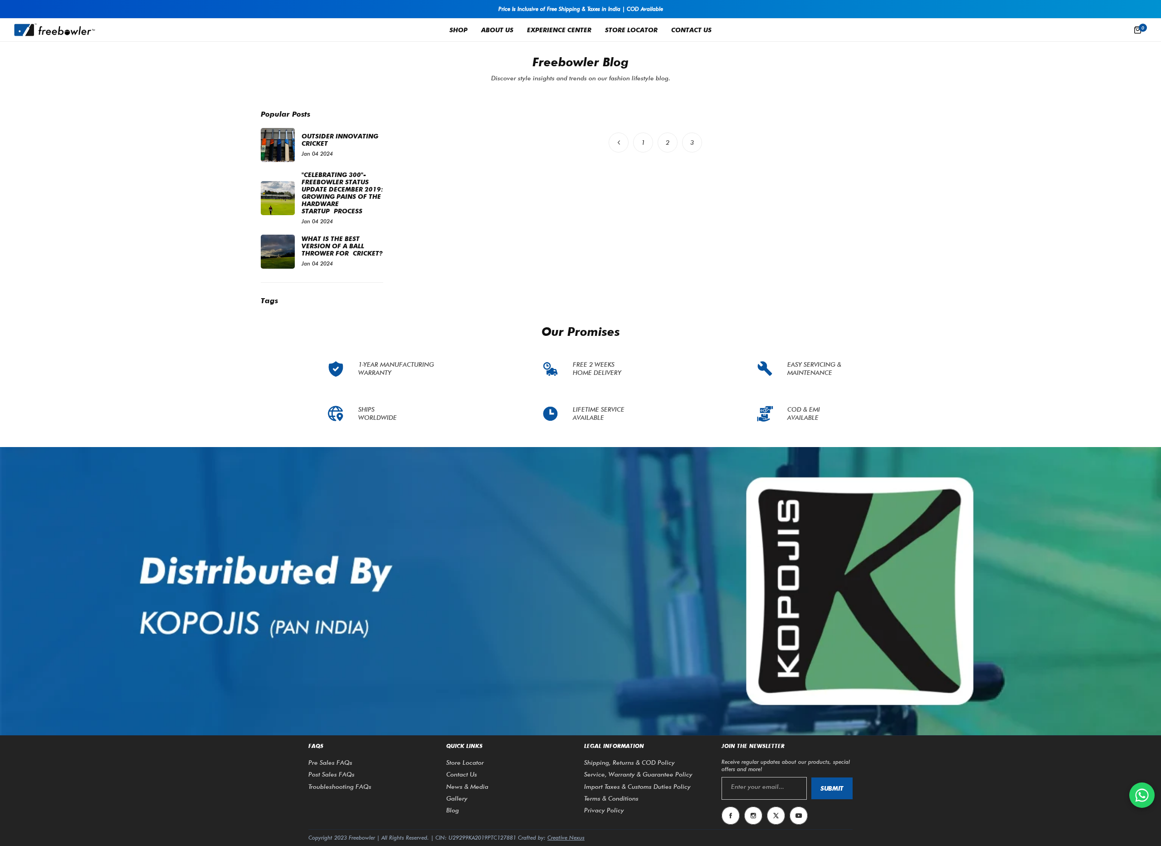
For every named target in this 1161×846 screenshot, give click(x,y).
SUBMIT (832, 788)
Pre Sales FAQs (330, 762)
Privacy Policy (604, 810)
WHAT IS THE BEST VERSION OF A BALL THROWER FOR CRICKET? (342, 246)
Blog (452, 810)
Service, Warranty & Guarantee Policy (638, 774)
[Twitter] (776, 816)
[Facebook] (731, 816)
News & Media (467, 786)
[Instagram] (753, 816)
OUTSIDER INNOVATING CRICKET (340, 140)
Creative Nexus (566, 837)
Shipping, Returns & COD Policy (629, 762)
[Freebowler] (54, 30)
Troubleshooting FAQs (339, 786)
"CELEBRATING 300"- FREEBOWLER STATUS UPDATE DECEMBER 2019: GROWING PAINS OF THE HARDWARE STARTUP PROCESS (342, 193)
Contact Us (461, 774)
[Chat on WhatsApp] (1142, 795)
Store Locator (465, 762)
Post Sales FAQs (331, 774)
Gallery (457, 798)
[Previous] (619, 142)
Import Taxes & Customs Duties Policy (637, 786)
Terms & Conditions (611, 798)
